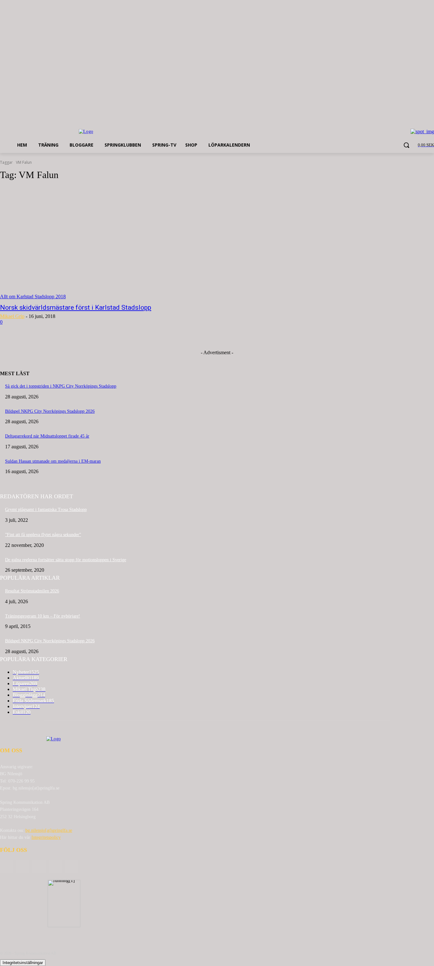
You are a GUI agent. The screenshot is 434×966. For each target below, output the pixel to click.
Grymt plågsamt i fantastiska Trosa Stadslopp (46, 509)
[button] (406, 145)
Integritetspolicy (46, 837)
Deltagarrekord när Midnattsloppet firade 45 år (47, 436)
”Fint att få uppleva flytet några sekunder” (43, 534)
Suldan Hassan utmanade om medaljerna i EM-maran (53, 461)
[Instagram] (55, 866)
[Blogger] (6, 866)
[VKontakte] (71, 866)
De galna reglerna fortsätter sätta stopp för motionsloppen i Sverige (65, 559)
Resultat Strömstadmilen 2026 (32, 591)
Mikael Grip (12, 316)
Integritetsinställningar (23, 962)
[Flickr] (38, 866)
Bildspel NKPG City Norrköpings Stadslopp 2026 (50, 411)
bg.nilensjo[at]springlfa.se (48, 830)
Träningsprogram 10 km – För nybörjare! (42, 616)
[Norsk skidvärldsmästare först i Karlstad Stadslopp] (112, 243)
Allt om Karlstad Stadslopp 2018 (33, 296)
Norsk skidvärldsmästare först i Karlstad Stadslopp (75, 307)
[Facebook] (22, 866)
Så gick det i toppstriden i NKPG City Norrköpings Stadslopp (60, 386)
